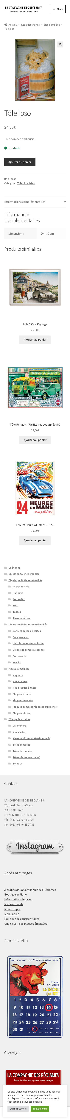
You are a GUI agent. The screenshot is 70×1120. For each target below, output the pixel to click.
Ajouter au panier (19, 162)
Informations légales (18, 899)
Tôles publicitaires (29, 24)
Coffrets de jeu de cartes (27, 631)
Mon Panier (11, 914)
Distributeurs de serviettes (28, 643)
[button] (60, 44)
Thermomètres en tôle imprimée (31, 738)
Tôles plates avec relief (26, 757)
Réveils (17, 662)
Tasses (17, 611)
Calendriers (19, 725)
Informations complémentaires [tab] (24, 202)
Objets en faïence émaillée (23, 574)
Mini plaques (20, 681)
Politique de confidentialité (21, 919)
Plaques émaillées (18, 668)
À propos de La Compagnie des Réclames (30, 890)
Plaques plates (21, 713)
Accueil (13, 24)
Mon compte (12, 909)
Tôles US (18, 763)
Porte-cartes (20, 656)
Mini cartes (19, 732)
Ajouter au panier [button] (35, 339)
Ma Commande (13, 904)
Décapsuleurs (21, 637)
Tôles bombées (51, 24)
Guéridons (14, 567)
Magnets (18, 675)
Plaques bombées (23, 700)
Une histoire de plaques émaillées (25, 923)
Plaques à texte (22, 694)
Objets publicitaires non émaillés (27, 624)
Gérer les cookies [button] (18, 1108)
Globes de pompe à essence (29, 649)
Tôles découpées (22, 751)
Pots (15, 605)
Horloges (18, 593)
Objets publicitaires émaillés (25, 580)
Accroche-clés (21, 586)
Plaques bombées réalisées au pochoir (35, 706)
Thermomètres (21, 618)
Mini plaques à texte (24, 687)
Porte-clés (19, 599)
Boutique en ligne (15, 894)
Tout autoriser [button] (40, 1108)
